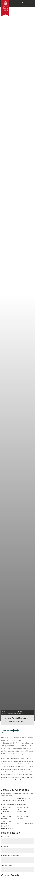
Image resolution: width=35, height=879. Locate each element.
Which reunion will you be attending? (13, 804)
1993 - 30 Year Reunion (6, 818)
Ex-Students (5, 711)
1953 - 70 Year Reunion (6, 808)
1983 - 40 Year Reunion (23, 813)
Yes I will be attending (10, 800)
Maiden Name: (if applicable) (10, 856)
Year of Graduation (8, 865)
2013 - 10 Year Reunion (6, 822)
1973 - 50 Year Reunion (6, 813)
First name (5, 837)
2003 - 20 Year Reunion (23, 818)
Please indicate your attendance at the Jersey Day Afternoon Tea (17, 795)
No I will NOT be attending (24, 799)
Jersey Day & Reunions (20, 711)
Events (11, 711)
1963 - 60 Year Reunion (23, 808)
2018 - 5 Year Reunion (26, 823)
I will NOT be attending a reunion (7, 827)
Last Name (5, 846)
